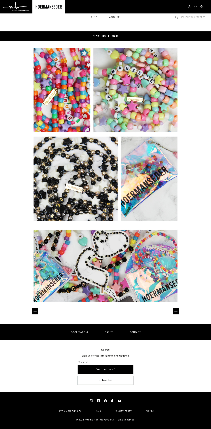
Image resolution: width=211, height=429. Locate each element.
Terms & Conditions (69, 410)
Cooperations (79, 332)
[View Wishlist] (195, 6)
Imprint (149, 410)
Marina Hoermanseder (98, 419)
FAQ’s (98, 410)
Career (109, 332)
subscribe (105, 380)
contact (135, 332)
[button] (176, 17)
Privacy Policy (123, 410)
